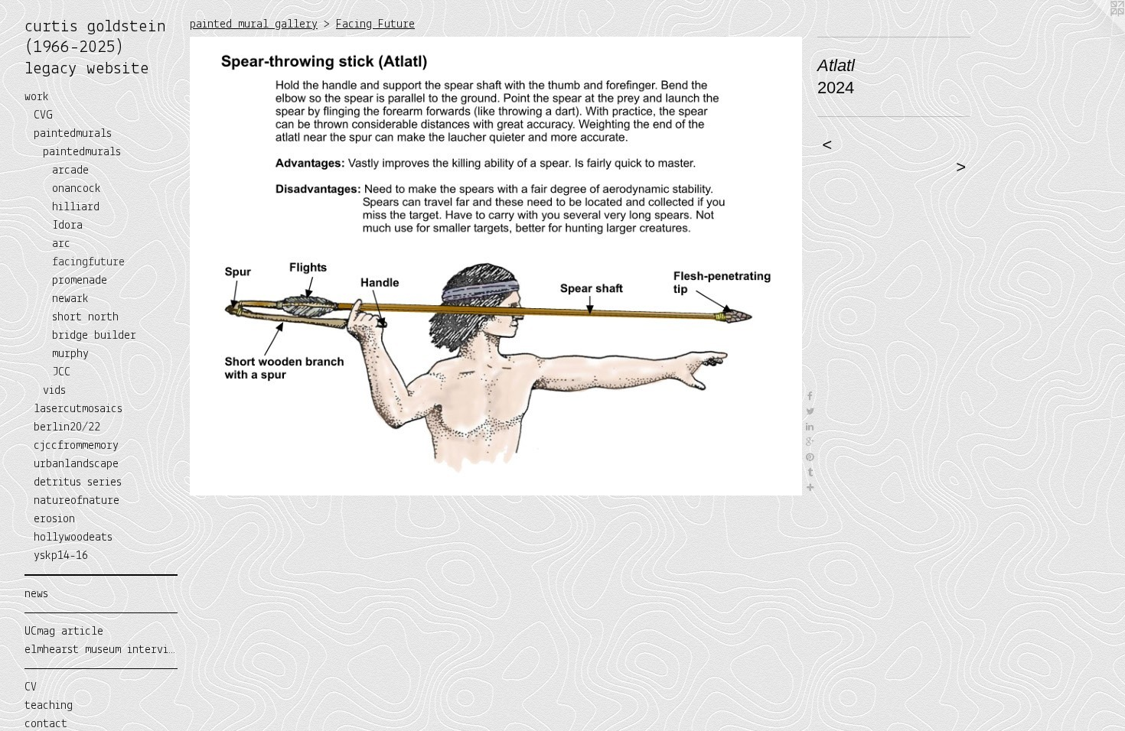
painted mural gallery (254, 24)
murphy (70, 354)
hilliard (75, 207)
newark (70, 299)
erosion (54, 519)
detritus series (78, 482)
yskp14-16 (61, 556)
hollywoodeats (73, 537)
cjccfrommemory (76, 446)
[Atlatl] (496, 266)
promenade (79, 281)
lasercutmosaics (78, 409)
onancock (76, 189)
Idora (67, 225)
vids (54, 391)
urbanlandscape (76, 464)
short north (85, 317)
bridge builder (94, 336)
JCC (61, 372)
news (36, 594)
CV (30, 687)
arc (61, 244)
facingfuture (88, 262)
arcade (70, 170)
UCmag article (63, 631)
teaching (48, 706)
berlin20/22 (67, 427)
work (36, 97)
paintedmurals (73, 134)
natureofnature (76, 501)
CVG (43, 115)
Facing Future (375, 24)
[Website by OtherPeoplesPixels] (1094, 30)
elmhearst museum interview (101, 650)
